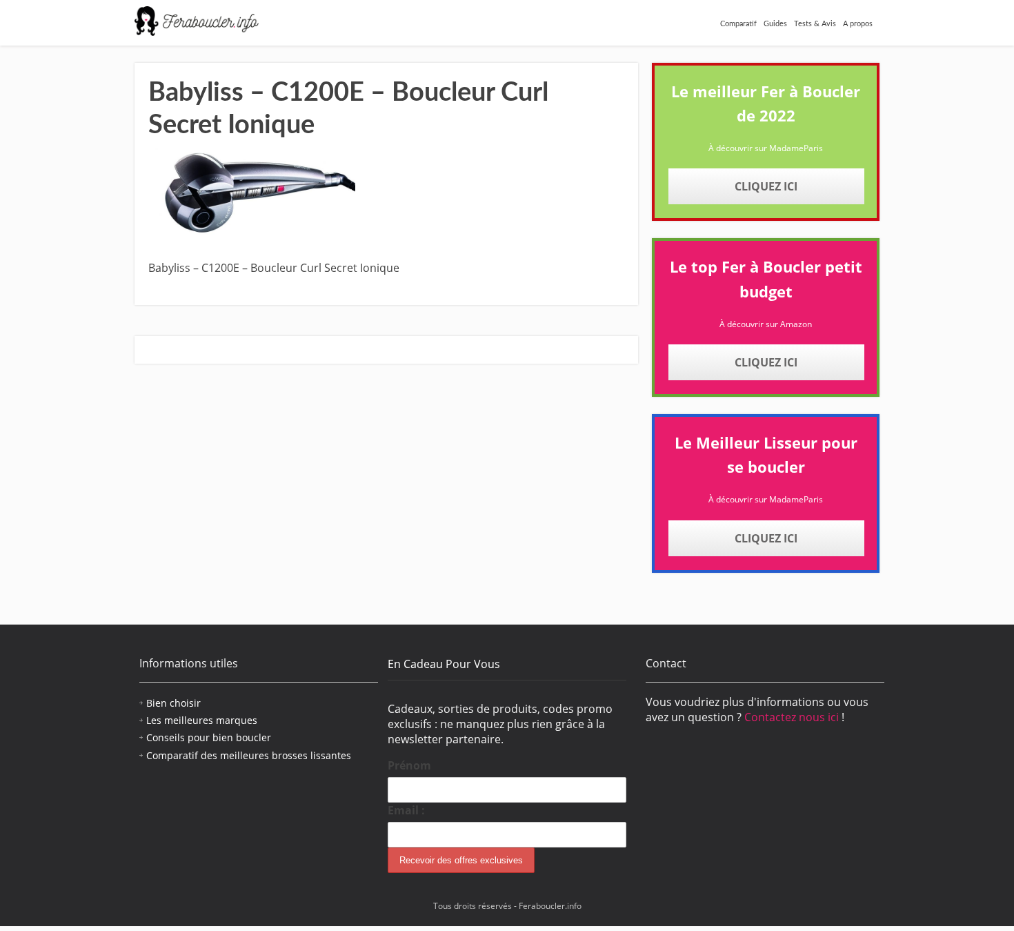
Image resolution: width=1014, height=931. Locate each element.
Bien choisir (173, 702)
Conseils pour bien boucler (208, 737)
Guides (775, 24)
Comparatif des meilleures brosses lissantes (248, 755)
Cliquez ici (766, 186)
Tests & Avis (815, 24)
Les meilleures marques (201, 720)
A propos (858, 24)
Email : (406, 810)
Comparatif (738, 24)
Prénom (409, 765)
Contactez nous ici (793, 717)
